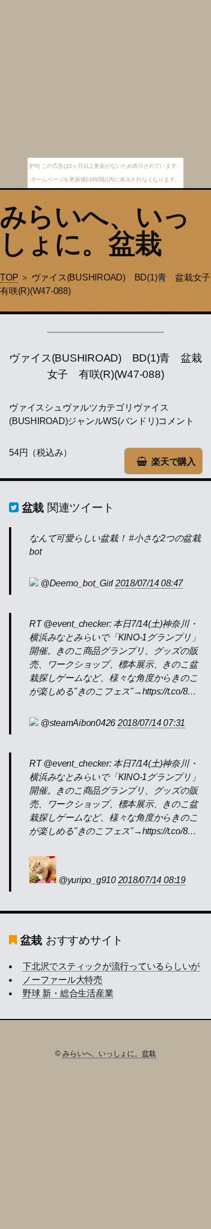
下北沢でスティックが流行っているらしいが (111, 966)
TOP (9, 277)
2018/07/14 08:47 (149, 583)
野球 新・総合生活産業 (68, 993)
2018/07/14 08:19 (152, 880)
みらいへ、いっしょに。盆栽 (95, 230)
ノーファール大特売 (62, 980)
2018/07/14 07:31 (151, 723)
